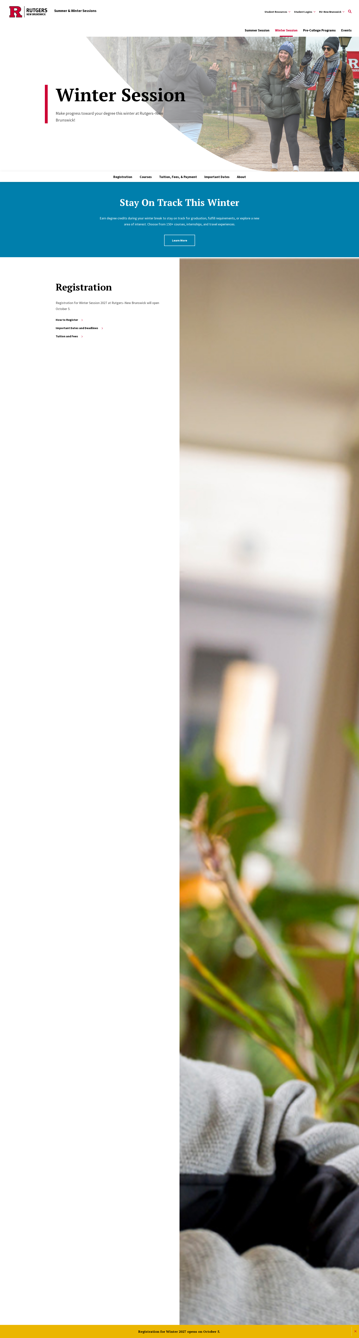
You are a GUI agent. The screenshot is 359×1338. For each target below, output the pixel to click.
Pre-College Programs (319, 30)
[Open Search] (350, 11)
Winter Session (286, 30)
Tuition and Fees (67, 336)
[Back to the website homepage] (28, 11)
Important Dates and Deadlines (77, 328)
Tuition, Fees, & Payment (178, 177)
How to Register (67, 320)
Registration (122, 177)
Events (346, 30)
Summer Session (257, 30)
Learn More (179, 240)
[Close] (355, 1331)
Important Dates (216, 177)
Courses (146, 177)
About (241, 177)
